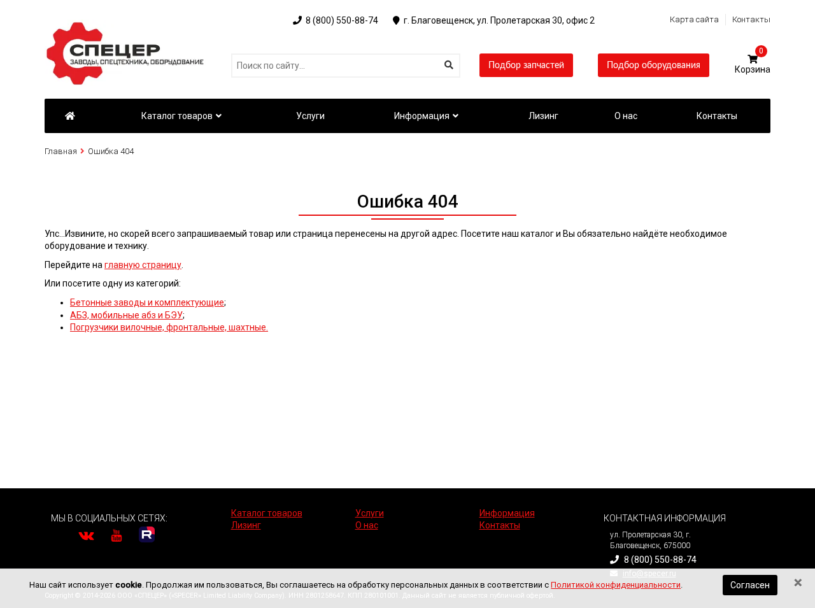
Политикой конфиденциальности (616, 585)
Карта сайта (694, 19)
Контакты (751, 19)
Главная (61, 151)
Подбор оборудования (653, 65)
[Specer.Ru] (70, 116)
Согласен (750, 585)
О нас (366, 525)
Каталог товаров (177, 116)
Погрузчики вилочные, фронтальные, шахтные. (169, 327)
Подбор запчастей (526, 65)
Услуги (369, 513)
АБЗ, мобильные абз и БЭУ (126, 315)
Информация (422, 116)
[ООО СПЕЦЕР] (127, 25)
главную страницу (142, 265)
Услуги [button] (310, 116)
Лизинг (246, 525)
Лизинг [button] (543, 116)
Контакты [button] (717, 116)
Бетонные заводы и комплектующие (147, 302)
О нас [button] (625, 116)
